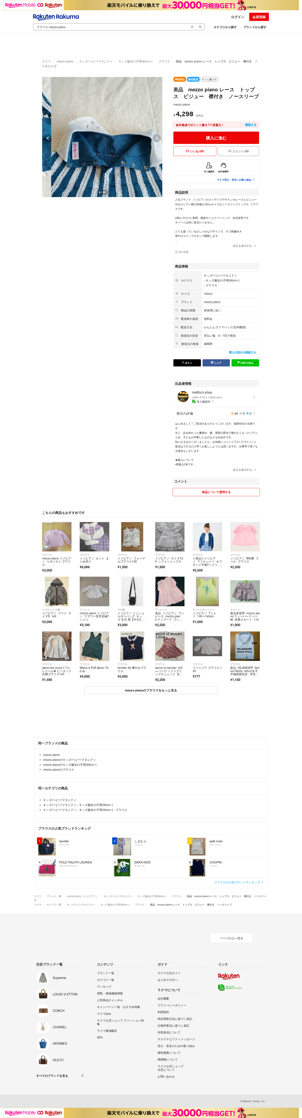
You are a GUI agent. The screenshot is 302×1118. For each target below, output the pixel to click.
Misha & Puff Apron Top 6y (94, 669)
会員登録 (259, 16)
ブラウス (164, 61)
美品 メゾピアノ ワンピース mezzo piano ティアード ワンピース (169, 618)
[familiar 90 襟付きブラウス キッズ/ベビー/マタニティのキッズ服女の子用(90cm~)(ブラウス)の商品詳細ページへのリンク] (132, 646)
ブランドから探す (254, 27)
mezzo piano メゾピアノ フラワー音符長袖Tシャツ (94, 616)
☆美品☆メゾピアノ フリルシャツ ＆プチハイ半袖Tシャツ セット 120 (207, 563)
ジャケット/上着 (51, 609)
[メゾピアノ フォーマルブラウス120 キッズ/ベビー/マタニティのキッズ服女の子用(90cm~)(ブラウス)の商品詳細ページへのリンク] (132, 536)
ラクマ (46, 61)
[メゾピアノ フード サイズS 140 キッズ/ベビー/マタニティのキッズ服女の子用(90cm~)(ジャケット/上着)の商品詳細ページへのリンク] (56, 591)
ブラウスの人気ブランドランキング (237, 882)
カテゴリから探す (225, 27)
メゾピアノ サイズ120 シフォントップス (169, 560)
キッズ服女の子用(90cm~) (135, 61)
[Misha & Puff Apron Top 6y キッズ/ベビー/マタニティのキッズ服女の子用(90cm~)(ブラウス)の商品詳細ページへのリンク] (94, 646)
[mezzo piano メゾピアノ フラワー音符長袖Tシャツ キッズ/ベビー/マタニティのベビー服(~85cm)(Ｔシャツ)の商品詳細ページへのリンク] (94, 591)
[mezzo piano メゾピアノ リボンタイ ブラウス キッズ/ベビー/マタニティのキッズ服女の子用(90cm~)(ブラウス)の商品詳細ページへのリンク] (56, 536)
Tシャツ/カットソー (203, 609)
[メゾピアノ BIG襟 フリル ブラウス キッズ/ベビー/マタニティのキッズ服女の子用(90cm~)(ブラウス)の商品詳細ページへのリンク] (245, 536)
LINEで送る (246, 363)
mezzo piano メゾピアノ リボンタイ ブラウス (56, 561)
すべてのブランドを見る (52, 1075)
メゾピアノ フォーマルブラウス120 (131, 560)
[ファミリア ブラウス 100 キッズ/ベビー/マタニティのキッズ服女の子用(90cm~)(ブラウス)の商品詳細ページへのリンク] (207, 646)
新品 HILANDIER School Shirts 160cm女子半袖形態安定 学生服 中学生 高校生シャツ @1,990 (244, 674)
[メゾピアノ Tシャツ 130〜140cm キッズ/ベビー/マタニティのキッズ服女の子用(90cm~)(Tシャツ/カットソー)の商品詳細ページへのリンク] (207, 591)
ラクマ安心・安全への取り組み (234, 179)
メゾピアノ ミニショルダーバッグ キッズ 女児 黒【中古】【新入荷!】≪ (131, 618)
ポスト (188, 363)
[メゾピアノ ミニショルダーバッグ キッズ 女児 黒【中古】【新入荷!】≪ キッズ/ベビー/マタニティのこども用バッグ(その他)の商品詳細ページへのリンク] (132, 591)
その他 (121, 609)
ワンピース (161, 609)
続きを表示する (242, 246)
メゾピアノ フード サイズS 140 (56, 614)
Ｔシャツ (85, 609)
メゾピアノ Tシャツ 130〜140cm (204, 614)
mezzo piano (65, 61)
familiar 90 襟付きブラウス (132, 669)
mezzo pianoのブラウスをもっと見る (151, 690)
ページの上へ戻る (231, 938)
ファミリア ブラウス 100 (207, 669)
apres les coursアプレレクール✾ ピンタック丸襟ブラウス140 (56, 671)
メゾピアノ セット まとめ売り (94, 560)
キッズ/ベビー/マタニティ (96, 61)
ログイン (237, 16)
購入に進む (216, 138)
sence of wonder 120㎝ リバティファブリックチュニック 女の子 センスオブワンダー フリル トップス (169, 674)
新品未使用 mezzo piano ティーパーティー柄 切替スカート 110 (245, 616)
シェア (217, 363)
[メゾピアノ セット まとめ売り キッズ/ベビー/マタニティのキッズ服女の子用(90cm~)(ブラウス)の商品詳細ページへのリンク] (94, 536)
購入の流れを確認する (242, 352)
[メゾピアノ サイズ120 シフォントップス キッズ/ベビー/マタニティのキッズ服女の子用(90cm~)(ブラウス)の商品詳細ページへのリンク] (169, 536)
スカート (235, 609)
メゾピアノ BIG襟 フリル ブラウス (244, 560)
